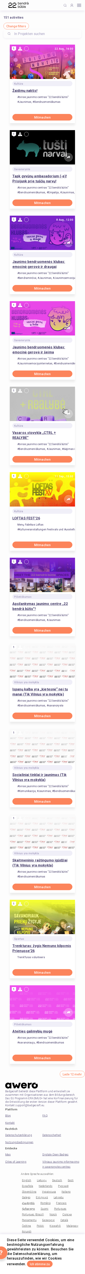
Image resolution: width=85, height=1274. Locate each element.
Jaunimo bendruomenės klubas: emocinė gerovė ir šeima (38, 349)
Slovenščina (29, 1191)
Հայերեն (28, 1203)
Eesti (71, 1180)
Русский (63, 1186)
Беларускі (48, 1220)
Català (64, 1220)
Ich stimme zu (40, 1264)
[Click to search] (65, 5)
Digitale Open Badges (55, 1154)
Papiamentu (29, 1220)
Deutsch (57, 1180)
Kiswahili (55, 1225)
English (26, 1180)
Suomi (44, 1208)
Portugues (60, 1208)
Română (45, 1203)
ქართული (28, 1208)
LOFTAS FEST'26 (26, 518)
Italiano (66, 1191)
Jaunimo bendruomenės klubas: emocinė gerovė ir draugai (38, 264)
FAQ (45, 1115)
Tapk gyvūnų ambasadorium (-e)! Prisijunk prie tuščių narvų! (39, 178)
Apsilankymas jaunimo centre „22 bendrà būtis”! (40, 606)
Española (27, 1186)
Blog (8, 1115)
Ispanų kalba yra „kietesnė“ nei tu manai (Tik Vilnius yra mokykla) (40, 691)
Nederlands (45, 1186)
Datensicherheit (51, 1135)
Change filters (16, 26)
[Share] (68, 71)
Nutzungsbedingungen (19, 1142)
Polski (40, 1225)
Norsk (53, 1214)
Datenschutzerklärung (18, 1135)
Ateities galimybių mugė (32, 1031)
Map (8, 1154)
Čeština (26, 1225)
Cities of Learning (15, 1161)
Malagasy (72, 1225)
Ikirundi (26, 1231)
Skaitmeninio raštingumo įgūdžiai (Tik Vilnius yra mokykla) (39, 862)
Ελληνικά (42, 1197)
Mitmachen (42, 117)
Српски (67, 1214)
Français (61, 1203)
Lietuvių (42, 1180)
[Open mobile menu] (79, 5)
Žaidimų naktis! (24, 91)
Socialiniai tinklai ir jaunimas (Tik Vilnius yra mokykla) (39, 777)
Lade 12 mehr (72, 1074)
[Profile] (71, 5)
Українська (49, 1191)
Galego (26, 1197)
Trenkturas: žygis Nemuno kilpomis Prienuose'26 (41, 948)
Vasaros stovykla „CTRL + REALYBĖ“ (34, 435)
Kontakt (10, 1122)
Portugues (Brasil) (33, 1214)
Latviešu (59, 1197)
